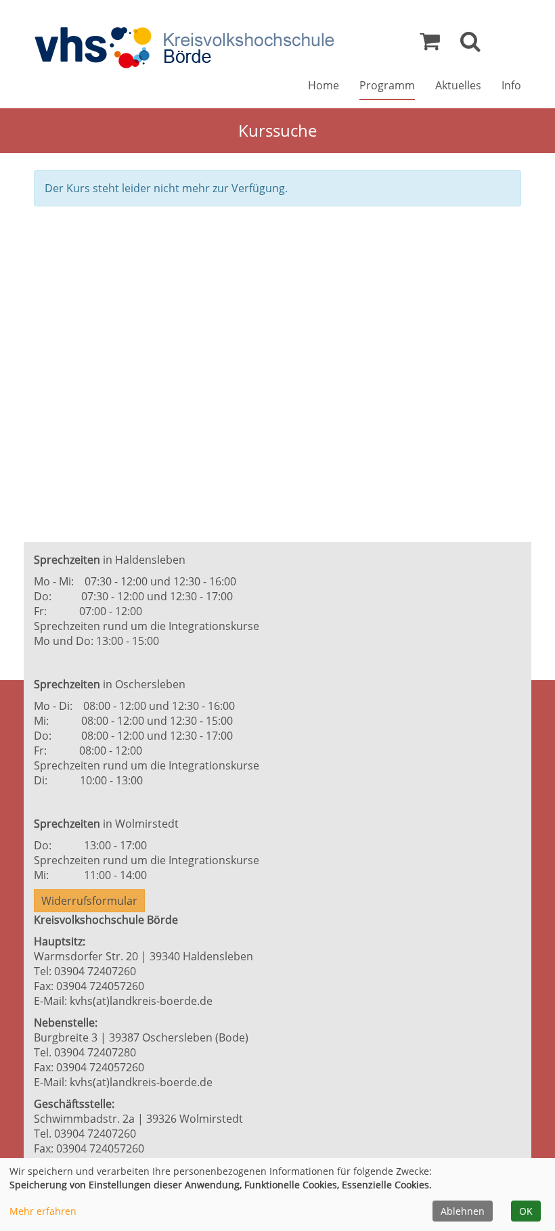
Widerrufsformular (89, 900)
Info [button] (511, 85)
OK (526, 1211)
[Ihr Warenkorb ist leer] (430, 44)
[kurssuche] (470, 44)
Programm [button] (387, 85)
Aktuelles (458, 85)
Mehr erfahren (42, 1211)
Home (323, 85)
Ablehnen (463, 1211)
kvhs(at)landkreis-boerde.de (141, 1000)
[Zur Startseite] (184, 47)
